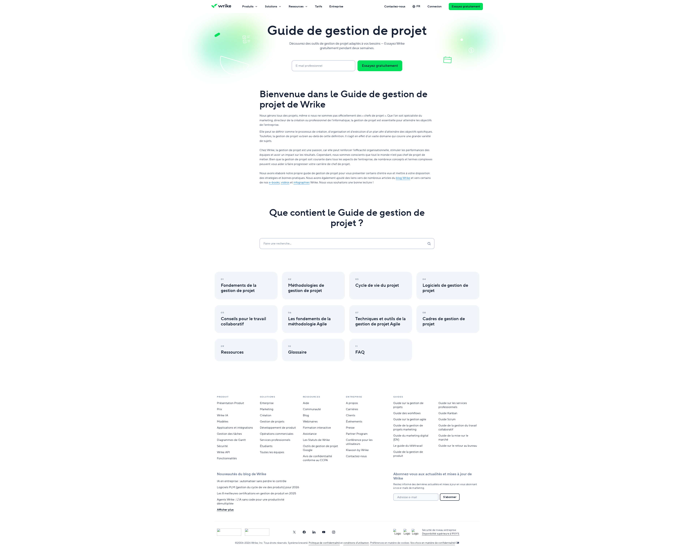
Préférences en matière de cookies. (390, 543)
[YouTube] (324, 532)
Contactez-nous (394, 6)
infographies (302, 182)
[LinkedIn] (314, 532)
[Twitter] (294, 532)
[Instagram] (334, 532)
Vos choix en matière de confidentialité (432, 543)
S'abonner (449, 497)
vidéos (285, 182)
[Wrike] (222, 6)
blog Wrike (403, 178)
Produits (247, 6)
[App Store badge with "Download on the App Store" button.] (229, 532)
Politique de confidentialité (324, 543)
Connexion (434, 6)
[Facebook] (304, 532)
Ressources (296, 6)
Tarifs (318, 6)
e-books (274, 182)
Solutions (271, 6)
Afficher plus (225, 510)
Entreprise (336, 6)
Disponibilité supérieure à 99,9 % (440, 533)
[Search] (429, 243)
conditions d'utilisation (356, 543)
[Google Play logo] (257, 532)
